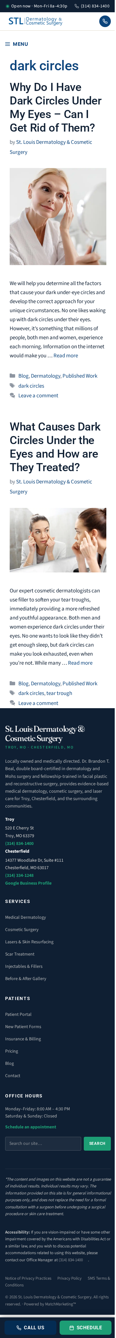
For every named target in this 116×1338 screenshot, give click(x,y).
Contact (12, 1076)
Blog (23, 376)
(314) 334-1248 (19, 875)
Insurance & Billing (23, 1039)
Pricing (11, 1051)
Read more (65, 356)
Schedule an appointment (30, 1127)
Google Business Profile (28, 883)
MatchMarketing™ (60, 1304)
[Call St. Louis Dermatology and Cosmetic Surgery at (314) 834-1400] (105, 21)
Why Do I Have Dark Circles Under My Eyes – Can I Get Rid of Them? (56, 107)
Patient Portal (18, 1014)
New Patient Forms (23, 1027)
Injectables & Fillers (24, 966)
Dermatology (45, 376)
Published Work (80, 376)
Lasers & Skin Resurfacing (29, 942)
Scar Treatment (19, 954)
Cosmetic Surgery (22, 930)
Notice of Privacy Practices (28, 1278)
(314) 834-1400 (95, 6)
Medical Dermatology (25, 917)
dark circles (31, 386)
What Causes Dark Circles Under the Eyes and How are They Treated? (55, 447)
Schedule (89, 1328)
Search (97, 1143)
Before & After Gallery (25, 979)
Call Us (34, 1328)
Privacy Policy (69, 1278)
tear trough (59, 693)
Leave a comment (38, 396)
